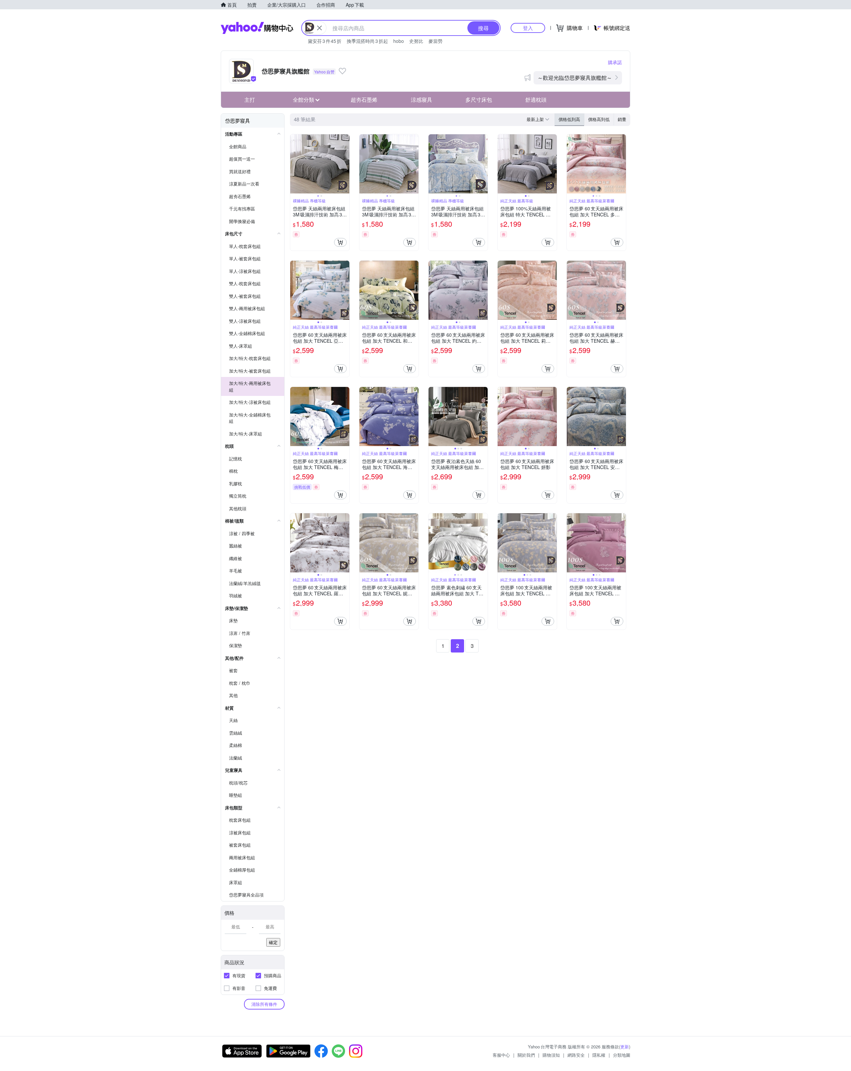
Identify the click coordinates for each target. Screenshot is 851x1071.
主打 (249, 99)
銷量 (622, 119)
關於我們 (526, 1055)
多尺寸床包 (478, 99)
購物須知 (551, 1055)
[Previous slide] (294, 164)
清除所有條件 (264, 1004)
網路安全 (576, 1055)
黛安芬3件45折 (324, 41)
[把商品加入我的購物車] (340, 242)
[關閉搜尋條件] (319, 28)
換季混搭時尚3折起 (367, 41)
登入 (528, 27)
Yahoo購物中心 (257, 28)
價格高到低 (599, 119)
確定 (273, 942)
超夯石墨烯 (364, 99)
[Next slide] (345, 164)
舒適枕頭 (536, 99)
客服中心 (501, 1055)
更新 (624, 1046)
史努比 (416, 41)
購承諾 (615, 62)
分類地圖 (621, 1055)
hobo (398, 41)
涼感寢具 (421, 99)
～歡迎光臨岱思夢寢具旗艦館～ (575, 77)
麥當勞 (435, 41)
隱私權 (598, 1055)
